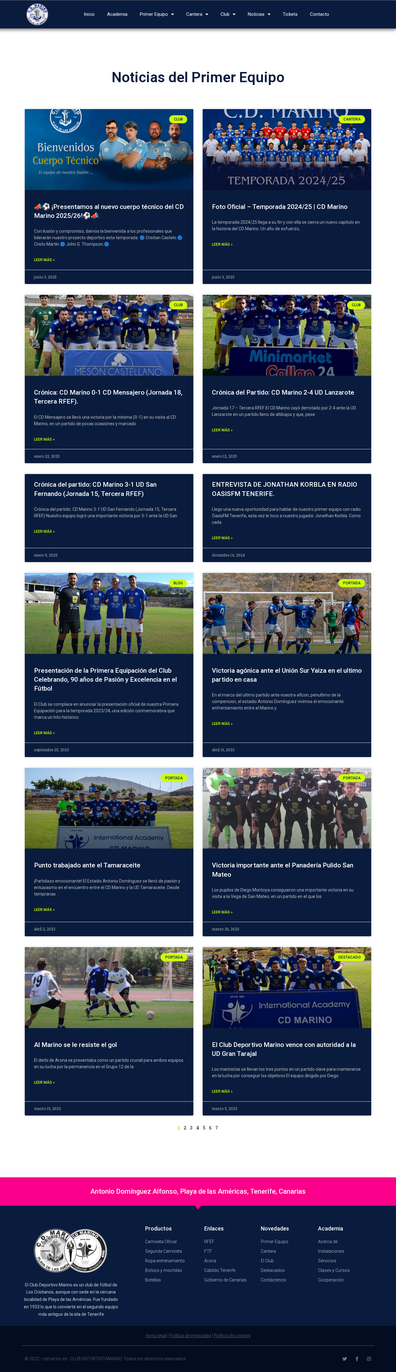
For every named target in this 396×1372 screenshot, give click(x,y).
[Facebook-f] (357, 1359)
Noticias (256, 14)
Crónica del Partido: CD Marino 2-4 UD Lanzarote (283, 392)
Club (225, 14)
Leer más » (44, 260)
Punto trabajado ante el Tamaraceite (87, 865)
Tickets (290, 14)
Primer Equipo (154, 14)
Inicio (89, 14)
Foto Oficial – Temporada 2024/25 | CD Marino (279, 206)
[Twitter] (344, 1359)
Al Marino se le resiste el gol (75, 1044)
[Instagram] (369, 1359)
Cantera (194, 14)
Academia (117, 14)
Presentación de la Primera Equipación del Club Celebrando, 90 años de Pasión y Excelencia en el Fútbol (105, 679)
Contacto (319, 14)
